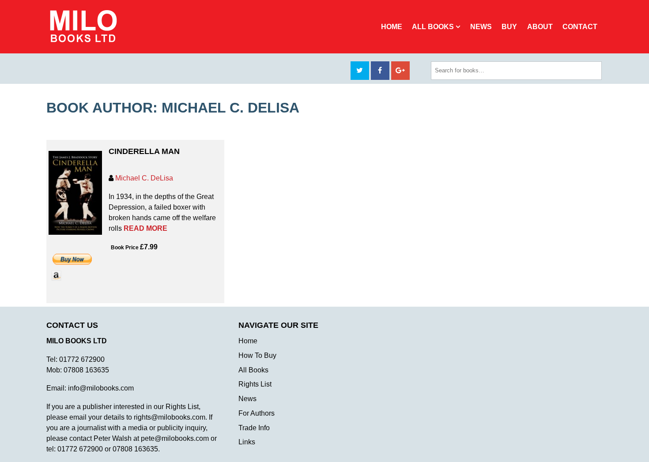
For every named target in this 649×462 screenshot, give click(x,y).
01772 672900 (82, 359)
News (481, 26)
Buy (509, 26)
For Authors (256, 413)
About (540, 26)
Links (246, 442)
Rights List (255, 384)
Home (391, 26)
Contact (579, 26)
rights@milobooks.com (169, 417)
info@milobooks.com (101, 388)
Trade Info (254, 428)
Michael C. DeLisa (144, 178)
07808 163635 (86, 370)
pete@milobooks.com (175, 438)
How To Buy (257, 355)
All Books (433, 26)
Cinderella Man (144, 151)
